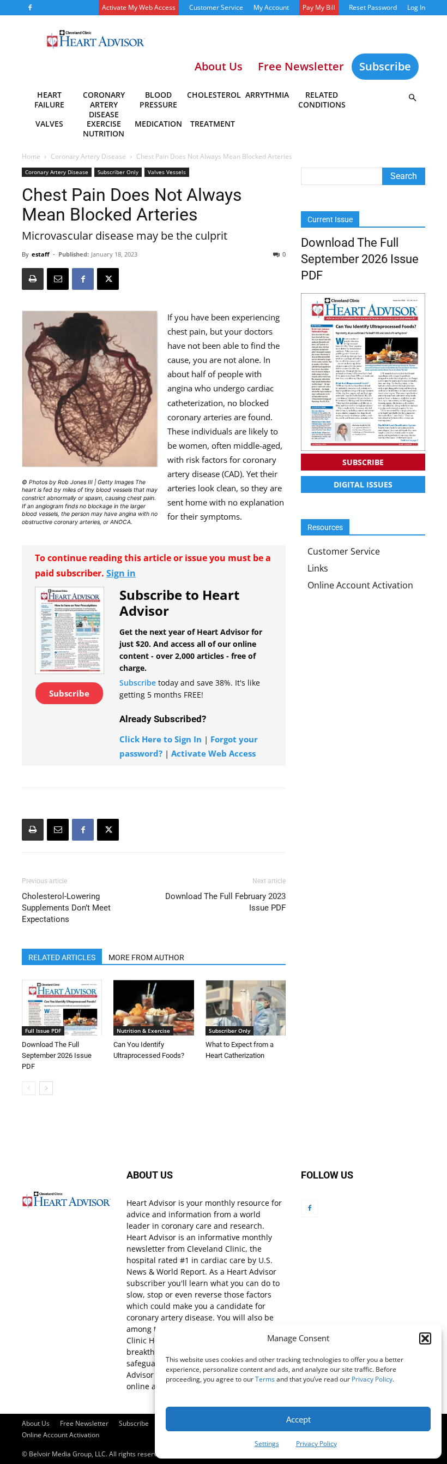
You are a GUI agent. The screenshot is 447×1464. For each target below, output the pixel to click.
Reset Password (373, 7)
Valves (49, 123)
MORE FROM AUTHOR (146, 957)
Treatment (212, 123)
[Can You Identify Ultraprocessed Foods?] (153, 1007)
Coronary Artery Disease (104, 102)
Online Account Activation (360, 585)
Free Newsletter (84, 1423)
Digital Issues (363, 484)
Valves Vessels (167, 172)
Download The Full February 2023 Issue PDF (225, 902)
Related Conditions (322, 100)
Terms (265, 1379)
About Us (36, 1423)
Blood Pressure (158, 100)
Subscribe (385, 66)
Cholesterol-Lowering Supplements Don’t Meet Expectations (66, 907)
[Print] (33, 279)
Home (31, 156)
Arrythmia (267, 95)
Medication (158, 123)
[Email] (58, 279)
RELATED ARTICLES (61, 957)
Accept (298, 1419)
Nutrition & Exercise (143, 1030)
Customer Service (216, 7)
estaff (41, 254)
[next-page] (46, 1088)
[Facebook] (30, 7)
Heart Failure (49, 100)
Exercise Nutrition (103, 128)
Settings (267, 1443)
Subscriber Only (118, 172)
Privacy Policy (372, 1379)
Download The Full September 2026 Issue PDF (57, 1055)
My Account (271, 7)
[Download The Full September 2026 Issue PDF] (62, 1007)
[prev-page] (28, 1088)
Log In (416, 7)
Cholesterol (213, 95)
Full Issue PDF (43, 1030)
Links (317, 568)
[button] (425, 1338)
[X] (108, 279)
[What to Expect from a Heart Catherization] (246, 1007)
